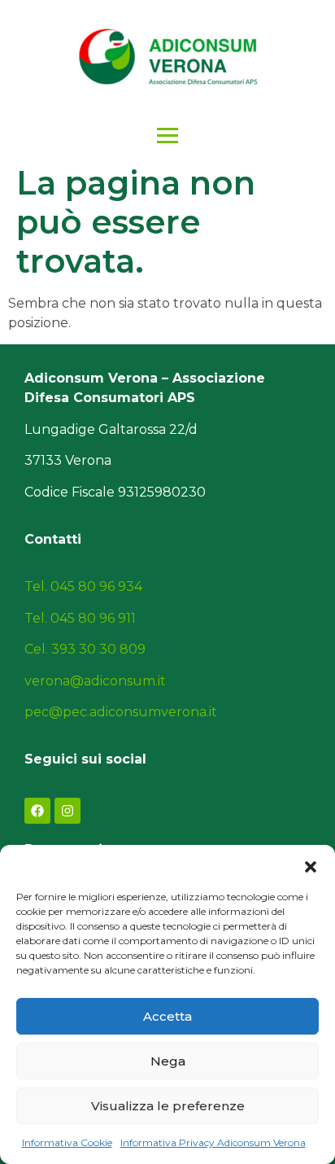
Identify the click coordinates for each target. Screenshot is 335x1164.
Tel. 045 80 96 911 (80, 618)
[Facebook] (37, 811)
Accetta (167, 1016)
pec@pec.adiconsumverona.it (120, 712)
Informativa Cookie (67, 1142)
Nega (167, 1061)
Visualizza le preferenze (168, 1106)
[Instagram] (67, 811)
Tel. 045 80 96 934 (83, 586)
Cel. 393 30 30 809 (85, 649)
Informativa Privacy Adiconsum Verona (213, 1142)
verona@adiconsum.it (95, 681)
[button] (310, 865)
